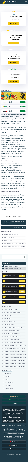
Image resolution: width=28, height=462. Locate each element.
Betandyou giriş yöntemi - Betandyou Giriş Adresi (15, 360)
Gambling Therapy (15, 445)
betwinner (11, 407)
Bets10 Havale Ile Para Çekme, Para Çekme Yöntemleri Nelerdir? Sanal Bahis (15, 243)
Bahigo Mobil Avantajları (11, 266)
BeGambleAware (14, 448)
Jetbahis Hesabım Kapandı (10, 309)
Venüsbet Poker (8, 240)
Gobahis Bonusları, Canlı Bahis (11, 234)
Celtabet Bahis (7, 315)
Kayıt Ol (22, 102)
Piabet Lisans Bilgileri (9, 237)
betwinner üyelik (9, 382)
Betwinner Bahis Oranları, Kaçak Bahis (13, 342)
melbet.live (7, 376)
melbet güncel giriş (17, 407)
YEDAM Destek (15, 441)
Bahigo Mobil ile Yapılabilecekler (13, 268)
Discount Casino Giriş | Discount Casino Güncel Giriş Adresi (14, 222)
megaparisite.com (9, 388)
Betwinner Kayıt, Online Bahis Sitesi (12, 336)
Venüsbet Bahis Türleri (9, 321)
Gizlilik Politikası (14, 458)
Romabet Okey (7, 318)
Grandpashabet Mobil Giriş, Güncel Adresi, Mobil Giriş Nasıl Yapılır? (15, 345)
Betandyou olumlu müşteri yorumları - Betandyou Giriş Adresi (15, 354)
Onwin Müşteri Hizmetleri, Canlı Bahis (13, 327)
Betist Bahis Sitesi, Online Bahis (11, 330)
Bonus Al (21, 275)
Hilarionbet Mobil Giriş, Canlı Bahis (12, 312)
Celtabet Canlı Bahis (9, 324)
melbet (6, 379)
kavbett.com (8, 373)
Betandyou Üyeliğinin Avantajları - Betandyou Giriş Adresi (15, 246)
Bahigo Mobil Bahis (18, 227)
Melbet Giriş (5, 407)
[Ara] (24, 257)
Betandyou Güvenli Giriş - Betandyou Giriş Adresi (15, 366)
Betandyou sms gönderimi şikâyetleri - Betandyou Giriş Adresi (15, 357)
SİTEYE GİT (13, 23)
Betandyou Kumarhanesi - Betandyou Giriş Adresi (15, 363)
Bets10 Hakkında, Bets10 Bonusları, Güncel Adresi (15, 348)
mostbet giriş (8, 385)
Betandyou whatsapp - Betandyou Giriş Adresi (15, 351)
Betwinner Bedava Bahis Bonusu (12, 339)
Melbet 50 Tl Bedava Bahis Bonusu (12, 333)
